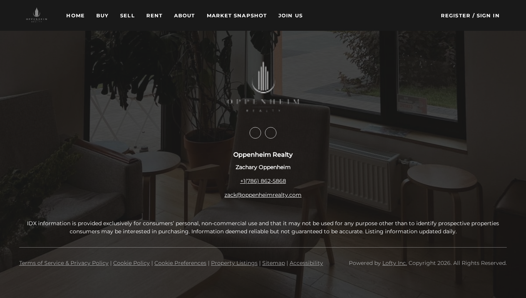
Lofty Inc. (394, 262)
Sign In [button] (488, 15)
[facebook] (255, 133)
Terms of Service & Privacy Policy (64, 262)
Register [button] (456, 15)
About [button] (184, 15)
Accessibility (306, 262)
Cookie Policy (131, 262)
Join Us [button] (290, 15)
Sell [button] (127, 15)
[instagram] (270, 133)
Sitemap (273, 262)
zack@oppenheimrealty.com (263, 194)
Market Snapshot (237, 15)
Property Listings (234, 262)
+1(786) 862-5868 (263, 180)
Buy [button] (102, 15)
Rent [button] (154, 15)
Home (75, 15)
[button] (36, 15)
